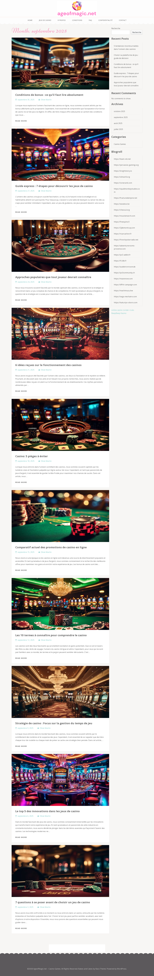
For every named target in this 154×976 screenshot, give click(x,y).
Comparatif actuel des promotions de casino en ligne (51, 547)
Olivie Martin (46, 99)
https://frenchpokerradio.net (126, 239)
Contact (122, 20)
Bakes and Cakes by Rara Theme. (92, 969)
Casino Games (120, 144)
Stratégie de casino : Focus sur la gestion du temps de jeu (53, 723)
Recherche (115, 28)
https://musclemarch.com (124, 216)
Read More (21, 121)
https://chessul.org (122, 210)
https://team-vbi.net (122, 159)
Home (30, 20)
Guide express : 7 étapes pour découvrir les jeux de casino (54, 186)
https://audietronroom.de (124, 266)
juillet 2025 (118, 129)
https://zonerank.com (123, 183)
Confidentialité (105, 20)
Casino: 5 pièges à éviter (31, 456)
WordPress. (122, 969)
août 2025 (118, 123)
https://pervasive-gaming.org (126, 165)
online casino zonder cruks (122, 310)
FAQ (90, 20)
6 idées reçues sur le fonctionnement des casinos (48, 365)
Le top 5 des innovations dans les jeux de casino (47, 811)
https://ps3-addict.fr (122, 255)
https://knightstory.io (123, 171)
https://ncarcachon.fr (123, 233)
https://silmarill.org (122, 177)
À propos (62, 20)
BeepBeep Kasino (118, 313)
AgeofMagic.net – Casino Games (47, 969)
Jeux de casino (45, 20)
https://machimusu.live (123, 290)
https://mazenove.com (123, 278)
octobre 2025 (119, 111)
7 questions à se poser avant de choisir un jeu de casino (52, 902)
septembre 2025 (121, 117)
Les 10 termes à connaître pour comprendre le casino (51, 635)
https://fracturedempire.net (125, 198)
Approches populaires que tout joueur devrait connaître (53, 277)
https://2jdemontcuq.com (124, 228)
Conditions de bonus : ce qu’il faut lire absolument (49, 95)
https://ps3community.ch (124, 272)
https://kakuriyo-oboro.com (125, 302)
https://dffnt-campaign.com (125, 284)
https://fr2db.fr (120, 261)
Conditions (77, 20)
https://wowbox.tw (121, 204)
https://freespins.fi (121, 222)
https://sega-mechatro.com (125, 296)
